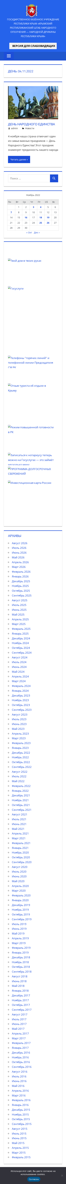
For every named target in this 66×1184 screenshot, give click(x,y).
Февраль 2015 (21, 1157)
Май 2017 (18, 1029)
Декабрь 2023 (21, 695)
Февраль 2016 (21, 1100)
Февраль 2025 (21, 629)
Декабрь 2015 (21, 1110)
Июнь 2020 (19, 876)
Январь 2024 (20, 691)
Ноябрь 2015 (20, 1114)
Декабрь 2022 (21, 752)
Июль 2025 (19, 605)
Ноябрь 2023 (20, 700)
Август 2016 (19, 1071)
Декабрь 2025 (21, 581)
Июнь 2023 (19, 724)
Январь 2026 (20, 576)
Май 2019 (18, 933)
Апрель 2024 (20, 676)
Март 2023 (19, 738)
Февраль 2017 (21, 1043)
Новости (29, 128)
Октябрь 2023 (21, 705)
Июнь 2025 (19, 610)
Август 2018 (19, 976)
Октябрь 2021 (21, 805)
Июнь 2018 (19, 981)
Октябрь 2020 (21, 857)
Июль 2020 (19, 871)
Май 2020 (18, 881)
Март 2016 (19, 1095)
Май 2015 (18, 1143)
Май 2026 (18, 557)
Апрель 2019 (20, 938)
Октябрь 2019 (21, 914)
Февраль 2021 (21, 843)
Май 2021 (18, 829)
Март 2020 (19, 890)
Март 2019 (19, 943)
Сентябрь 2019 (22, 919)
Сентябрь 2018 (22, 971)
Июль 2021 (19, 819)
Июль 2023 (19, 719)
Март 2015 (19, 1152)
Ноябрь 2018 (20, 962)
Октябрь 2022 (21, 762)
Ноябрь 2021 (20, 800)
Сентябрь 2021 (22, 810)
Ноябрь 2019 (20, 909)
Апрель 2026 (20, 562)
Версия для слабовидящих (33, 46)
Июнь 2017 (19, 1024)
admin (14, 128)
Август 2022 (19, 771)
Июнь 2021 (19, 824)
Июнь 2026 (19, 552)
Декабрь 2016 (21, 1052)
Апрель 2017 (20, 1033)
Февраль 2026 (21, 571)
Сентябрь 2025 (22, 595)
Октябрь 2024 (21, 648)
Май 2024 (18, 671)
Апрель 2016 (20, 1090)
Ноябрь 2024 (20, 643)
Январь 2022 (20, 791)
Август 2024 (19, 657)
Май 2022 (18, 781)
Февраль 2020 (21, 895)
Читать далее (18, 159)
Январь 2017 (20, 1048)
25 (40, 222)
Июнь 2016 (19, 1081)
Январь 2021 (20, 848)
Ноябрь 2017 (20, 1000)
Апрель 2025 (20, 619)
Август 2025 (19, 600)
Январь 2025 (20, 633)
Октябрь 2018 (21, 967)
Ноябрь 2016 (20, 1057)
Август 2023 (19, 714)
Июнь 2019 (19, 928)
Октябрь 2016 (21, 1062)
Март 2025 (19, 624)
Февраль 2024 (21, 686)
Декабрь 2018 (21, 957)
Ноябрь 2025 (20, 586)
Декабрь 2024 (21, 638)
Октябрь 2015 (21, 1119)
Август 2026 (19, 543)
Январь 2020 (20, 900)
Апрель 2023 (20, 733)
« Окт (29, 232)
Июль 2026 (19, 548)
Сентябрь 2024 (22, 652)
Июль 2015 (19, 1133)
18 (40, 217)
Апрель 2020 (20, 886)
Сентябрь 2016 (22, 1067)
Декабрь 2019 (21, 905)
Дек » (37, 232)
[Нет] (62, 1175)
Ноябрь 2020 (20, 852)
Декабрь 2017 (21, 995)
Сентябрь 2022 (22, 767)
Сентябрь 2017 (22, 1009)
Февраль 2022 (21, 786)
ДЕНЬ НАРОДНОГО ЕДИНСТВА (31, 124)
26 (48, 222)
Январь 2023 (20, 748)
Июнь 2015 (19, 1138)
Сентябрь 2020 (22, 862)
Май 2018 (18, 986)
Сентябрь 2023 (22, 710)
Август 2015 (19, 1129)
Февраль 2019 (21, 948)
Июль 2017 (19, 1019)
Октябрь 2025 (21, 590)
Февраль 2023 (21, 743)
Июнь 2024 (19, 667)
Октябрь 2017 (21, 1005)
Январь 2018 (20, 990)
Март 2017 (19, 1038)
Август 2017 (19, 1014)
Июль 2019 (19, 924)
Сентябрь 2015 (22, 1124)
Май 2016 (18, 1086)
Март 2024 (19, 681)
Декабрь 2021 (21, 795)
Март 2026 (19, 567)
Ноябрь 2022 (20, 757)
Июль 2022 (19, 776)
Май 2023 (18, 729)
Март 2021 (19, 838)
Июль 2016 (19, 1076)
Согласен (34, 1179)
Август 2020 (19, 867)
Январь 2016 (20, 1105)
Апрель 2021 (20, 833)
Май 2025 (18, 614)
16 (26, 217)
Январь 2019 (20, 952)
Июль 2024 (19, 662)
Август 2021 (19, 814)
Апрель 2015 (20, 1148)
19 (48, 217)
